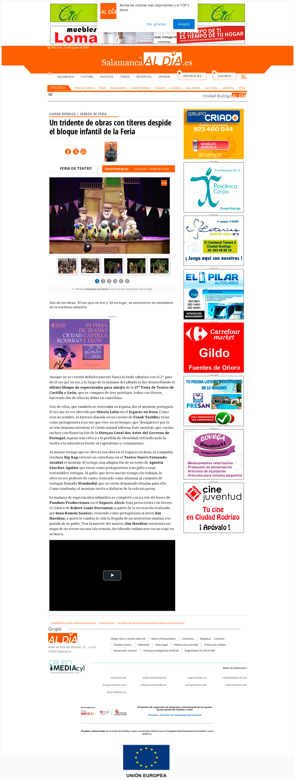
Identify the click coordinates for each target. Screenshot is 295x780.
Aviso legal (161, 644)
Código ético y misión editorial (127, 638)
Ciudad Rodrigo (140, 87)
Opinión (164, 76)
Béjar (102, 87)
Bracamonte (118, 87)
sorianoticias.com (196, 685)
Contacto (219, 638)
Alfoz (242, 87)
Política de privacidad (186, 644)
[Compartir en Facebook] (68, 151)
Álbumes (224, 76)
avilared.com (118, 677)
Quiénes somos (122, 644)
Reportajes (192, 76)
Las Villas (211, 87)
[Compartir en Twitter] (75, 151)
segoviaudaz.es (197, 677)
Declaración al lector (125, 650)
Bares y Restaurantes (164, 638)
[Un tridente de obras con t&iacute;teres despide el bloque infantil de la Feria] (109, 216)
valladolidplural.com (234, 677)
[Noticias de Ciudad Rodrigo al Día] (220, 95)
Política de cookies (215, 644)
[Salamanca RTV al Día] (147, 59)
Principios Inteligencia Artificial (161, 650)
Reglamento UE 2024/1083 (200, 650)
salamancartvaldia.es (153, 685)
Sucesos (107, 76)
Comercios (188, 638)
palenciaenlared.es (155, 677)
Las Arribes (193, 87)
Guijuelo (160, 87)
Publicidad (143, 644)
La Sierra (175, 87)
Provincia (58, 87)
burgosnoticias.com (114, 685)
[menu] (244, 77)
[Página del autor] (111, 152)
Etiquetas (205, 638)
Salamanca (65, 76)
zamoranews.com (236, 685)
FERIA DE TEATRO (76, 168)
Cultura (87, 76)
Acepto (184, 24)
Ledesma (228, 87)
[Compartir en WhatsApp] (83, 151)
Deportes (144, 76)
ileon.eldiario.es (116, 692)
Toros (125, 76)
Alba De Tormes (84, 87)
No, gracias (156, 24)
